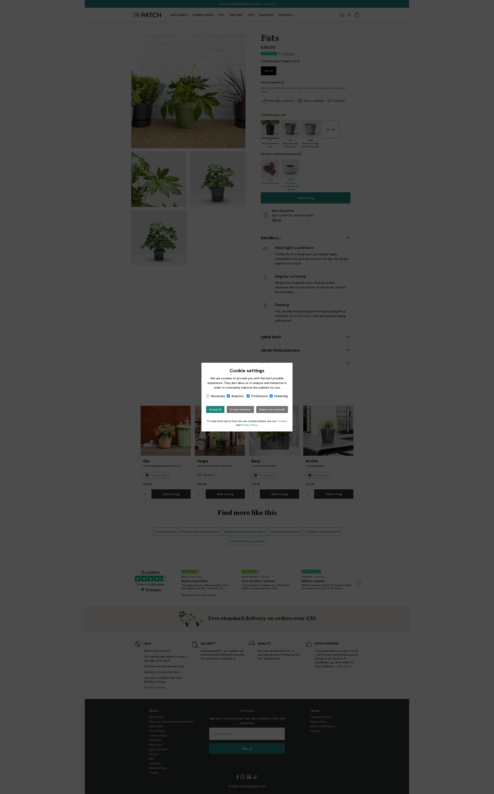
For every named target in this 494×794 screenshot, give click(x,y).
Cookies (282, 421)
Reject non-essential (272, 409)
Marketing (281, 396)
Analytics (237, 396)
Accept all (215, 409)
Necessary (218, 396)
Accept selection (240, 409)
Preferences (259, 396)
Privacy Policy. (249, 424)
